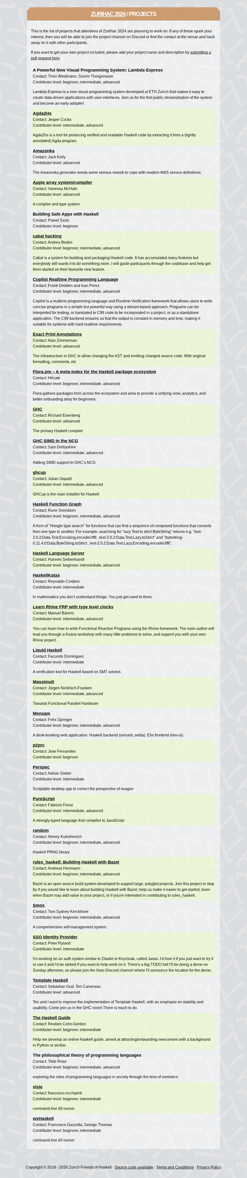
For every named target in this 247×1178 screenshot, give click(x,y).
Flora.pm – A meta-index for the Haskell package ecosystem (94, 371)
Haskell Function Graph (57, 504)
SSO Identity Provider (55, 937)
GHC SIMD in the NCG (55, 440)
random (41, 830)
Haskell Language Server (58, 553)
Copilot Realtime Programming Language (75, 279)
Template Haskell (50, 980)
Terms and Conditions (175, 1167)
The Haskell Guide (51, 1017)
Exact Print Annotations (57, 334)
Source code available (134, 1167)
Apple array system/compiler (62, 182)
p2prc (39, 745)
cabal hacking (47, 236)
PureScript (44, 798)
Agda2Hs (42, 113)
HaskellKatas (46, 575)
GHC (37, 409)
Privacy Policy (209, 1167)
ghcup (39, 472)
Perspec (41, 767)
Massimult (43, 681)
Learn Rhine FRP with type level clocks (73, 606)
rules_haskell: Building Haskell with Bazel (76, 862)
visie (37, 1086)
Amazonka (44, 150)
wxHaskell (43, 1118)
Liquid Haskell (47, 650)
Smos (39, 905)
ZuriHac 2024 (108, 14)
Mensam (41, 713)
